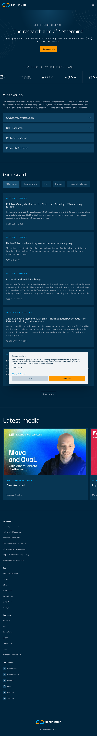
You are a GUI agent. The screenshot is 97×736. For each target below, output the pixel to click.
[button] (93, 5)
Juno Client (7, 602)
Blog (4, 626)
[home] (13, 5)
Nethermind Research (12, 532)
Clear (5, 585)
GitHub (10, 686)
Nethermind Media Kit (12, 655)
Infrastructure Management (14, 549)
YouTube (10, 698)
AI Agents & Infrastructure (13, 560)
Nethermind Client (10, 573)
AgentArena (8, 596)
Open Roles (7, 632)
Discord (10, 692)
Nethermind (12, 668)
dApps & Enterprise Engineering (16, 554)
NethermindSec (13, 674)
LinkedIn (10, 680)
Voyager (6, 607)
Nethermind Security (11, 537)
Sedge (5, 579)
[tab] (11, 184)
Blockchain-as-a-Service (13, 527)
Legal (5, 649)
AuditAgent (7, 590)
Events (5, 638)
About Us (6, 621)
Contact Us (7, 643)
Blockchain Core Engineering (14, 543)
